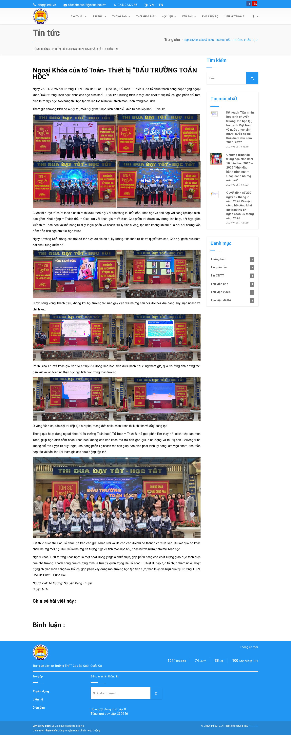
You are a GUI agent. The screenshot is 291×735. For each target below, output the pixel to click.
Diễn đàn (39, 707)
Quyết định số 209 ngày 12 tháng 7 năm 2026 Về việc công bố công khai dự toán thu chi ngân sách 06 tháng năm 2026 (240, 205)
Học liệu (167, 16)
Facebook (248, 3)
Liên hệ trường (234, 16)
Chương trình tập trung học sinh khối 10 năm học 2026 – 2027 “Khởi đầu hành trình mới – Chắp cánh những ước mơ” (239, 167)
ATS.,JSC (253, 725)
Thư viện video (231, 292)
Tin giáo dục (231, 267)
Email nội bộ (210, 16)
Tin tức (98, 16)
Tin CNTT (231, 275)
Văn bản (187, 16)
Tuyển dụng (41, 691)
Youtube (254, 3)
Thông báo (119, 16)
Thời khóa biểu (145, 16)
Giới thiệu (77, 16)
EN (161, 5)
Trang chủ (172, 40)
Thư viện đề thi (231, 300)
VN (151, 5)
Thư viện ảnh (231, 284)
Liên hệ (38, 699)
